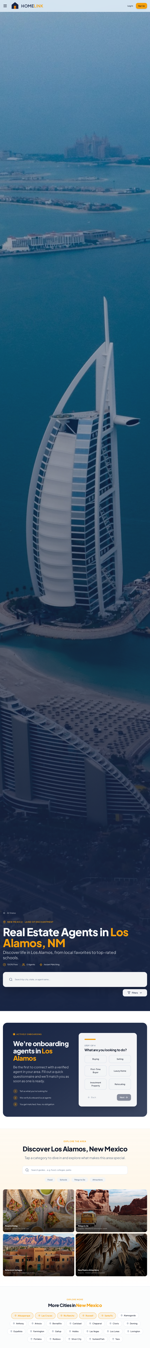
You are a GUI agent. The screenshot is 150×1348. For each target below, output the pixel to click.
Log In (130, 6)
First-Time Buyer (96, 1070)
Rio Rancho (69, 1315)
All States (11, 913)
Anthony (20, 1323)
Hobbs (75, 1331)
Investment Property (95, 1084)
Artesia (38, 1323)
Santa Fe (109, 1315)
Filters (135, 993)
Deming (133, 1323)
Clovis (116, 1323)
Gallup (58, 1331)
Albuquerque (24, 1315)
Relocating (120, 1084)
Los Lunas (114, 1331)
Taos (117, 1339)
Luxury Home (120, 1071)
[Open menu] (5, 5)
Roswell (89, 1315)
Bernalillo (57, 1323)
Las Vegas (94, 1331)
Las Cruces (47, 1315)
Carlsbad (77, 1323)
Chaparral (97, 1323)
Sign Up (141, 6)
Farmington (38, 1331)
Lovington (135, 1331)
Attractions (98, 1180)
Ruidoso (57, 1339)
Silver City (76, 1339)
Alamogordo (130, 1315)
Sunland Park (98, 1339)
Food (50, 1180)
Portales (38, 1339)
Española (18, 1331)
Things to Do (79, 1180)
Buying (95, 1059)
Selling (120, 1059)
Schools (63, 1180)
